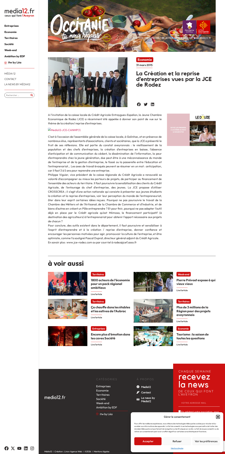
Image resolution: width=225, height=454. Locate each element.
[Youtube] (19, 448)
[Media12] (138, 386)
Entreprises (98, 328)
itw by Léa (14, 62)
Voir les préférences (206, 441)
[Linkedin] (26, 448)
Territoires (98, 274)
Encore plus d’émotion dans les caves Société (110, 336)
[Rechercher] (31, 95)
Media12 (146, 387)
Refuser (177, 441)
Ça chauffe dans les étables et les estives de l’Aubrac (110, 309)
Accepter (148, 441)
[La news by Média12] (138, 399)
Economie (145, 60)
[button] (218, 417)
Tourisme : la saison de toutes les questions (192, 336)
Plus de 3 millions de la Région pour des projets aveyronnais (193, 311)
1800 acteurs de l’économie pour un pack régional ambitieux (110, 284)
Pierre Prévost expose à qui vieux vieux (196, 282)
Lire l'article (96, 294)
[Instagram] (32, 448)
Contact (146, 392)
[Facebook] (6, 448)
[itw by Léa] (5, 63)
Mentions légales (177, 448)
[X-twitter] (13, 448)
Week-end (183, 274)
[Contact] (138, 392)
